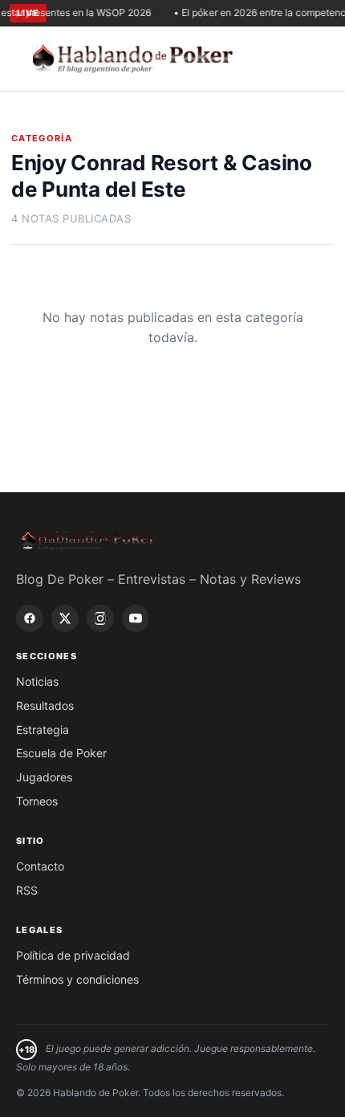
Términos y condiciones (77, 979)
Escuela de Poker (61, 753)
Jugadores (44, 777)
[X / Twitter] (65, 618)
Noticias (37, 681)
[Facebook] (29, 618)
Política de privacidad (73, 955)
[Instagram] (100, 618)
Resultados (45, 705)
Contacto (40, 866)
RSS (27, 890)
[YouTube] (135, 618)
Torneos (37, 801)
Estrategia (42, 729)
